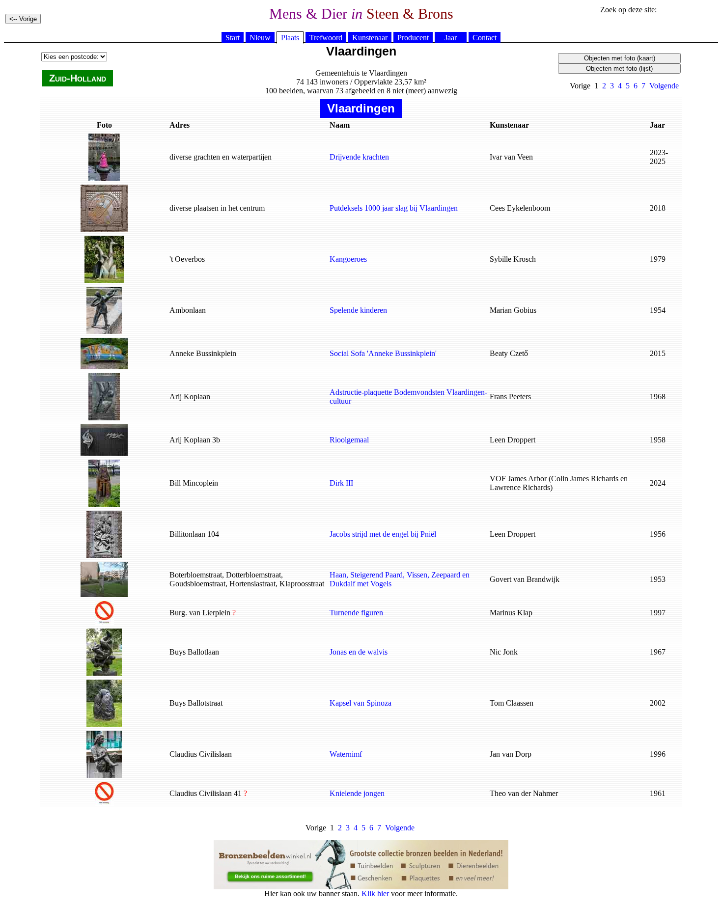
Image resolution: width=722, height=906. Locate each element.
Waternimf (346, 754)
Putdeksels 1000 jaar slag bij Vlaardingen (394, 208)
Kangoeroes (348, 259)
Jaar (451, 37)
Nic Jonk (504, 652)
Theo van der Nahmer (524, 793)
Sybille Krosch (513, 259)
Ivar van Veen (511, 157)
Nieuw (260, 37)
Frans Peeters (510, 396)
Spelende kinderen (358, 310)
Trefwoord (325, 37)
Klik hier (375, 893)
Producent (413, 37)
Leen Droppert (512, 440)
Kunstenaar (370, 37)
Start (232, 37)
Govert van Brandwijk (524, 579)
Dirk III (341, 483)
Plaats (290, 37)
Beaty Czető (509, 353)
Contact (484, 37)
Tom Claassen (511, 703)
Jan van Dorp (510, 754)
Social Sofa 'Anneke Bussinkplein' (383, 353)
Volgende (664, 86)
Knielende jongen (357, 793)
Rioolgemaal (349, 440)
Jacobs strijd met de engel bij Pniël (383, 534)
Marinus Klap (511, 612)
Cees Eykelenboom (520, 208)
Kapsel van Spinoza (360, 703)
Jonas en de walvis (359, 652)
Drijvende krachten (359, 157)
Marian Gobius (513, 310)
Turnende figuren (356, 612)
